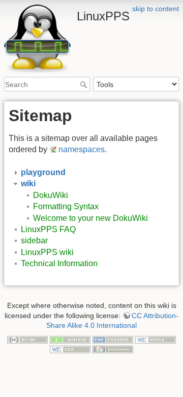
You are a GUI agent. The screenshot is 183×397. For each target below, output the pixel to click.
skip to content (155, 9)
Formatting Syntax (66, 206)
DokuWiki (50, 195)
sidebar (34, 240)
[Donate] (70, 339)
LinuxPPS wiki (47, 252)
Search (84, 84)
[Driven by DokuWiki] (113, 349)
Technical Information (59, 263)
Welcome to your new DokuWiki (90, 218)
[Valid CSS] (70, 349)
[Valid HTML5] (155, 339)
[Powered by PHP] (113, 339)
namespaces (81, 149)
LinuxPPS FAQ (48, 229)
